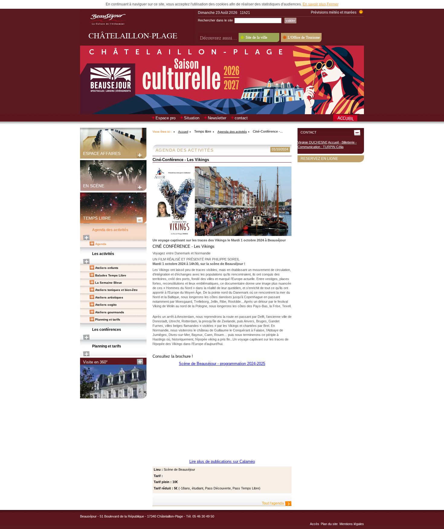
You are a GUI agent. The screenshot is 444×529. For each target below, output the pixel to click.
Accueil (183, 131)
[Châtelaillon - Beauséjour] (137, 44)
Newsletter (217, 118)
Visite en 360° (95, 362)
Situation (191, 118)
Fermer (333, 4)
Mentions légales (351, 524)
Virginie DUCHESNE (312, 142)
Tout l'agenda (273, 503)
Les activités (103, 254)
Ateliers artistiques (109, 297)
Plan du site (329, 524)
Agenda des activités (110, 230)
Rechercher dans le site (215, 20)
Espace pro (165, 118)
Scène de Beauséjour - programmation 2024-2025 (222, 363)
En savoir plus (314, 4)
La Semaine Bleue (108, 282)
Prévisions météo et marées (333, 12)
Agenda (100, 244)
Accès (314, 524)
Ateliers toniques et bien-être (116, 290)
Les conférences (106, 329)
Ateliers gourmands (109, 312)
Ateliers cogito (106, 304)
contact (241, 118)
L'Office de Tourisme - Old (301, 37)
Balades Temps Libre (110, 275)
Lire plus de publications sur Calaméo (222, 461)
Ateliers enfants (106, 267)
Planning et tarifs (107, 319)
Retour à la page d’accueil (348, 118)
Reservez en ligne (319, 158)
